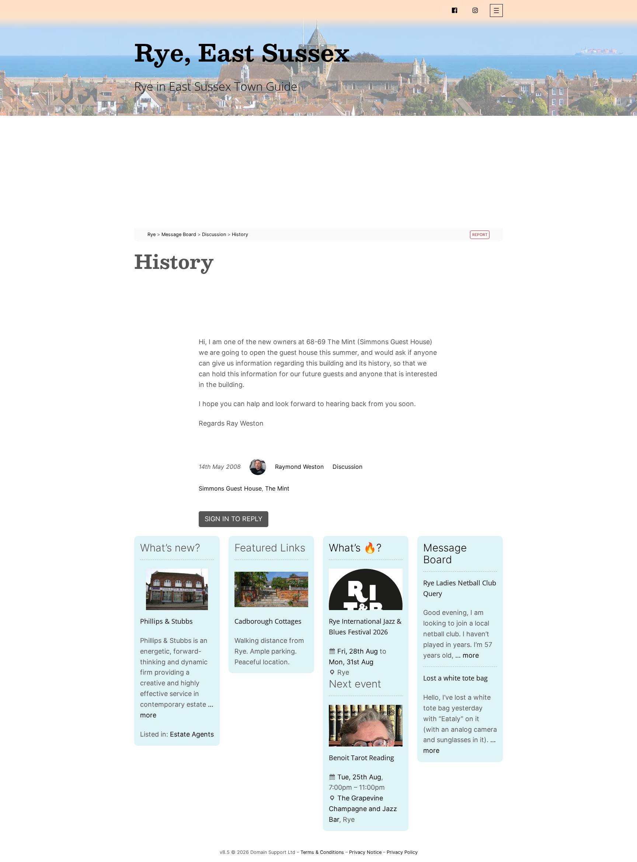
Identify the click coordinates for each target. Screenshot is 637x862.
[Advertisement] (318, 176)
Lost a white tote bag (455, 678)
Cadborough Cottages (268, 621)
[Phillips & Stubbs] (177, 589)
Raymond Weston (299, 466)
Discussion (347, 466)
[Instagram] (475, 10)
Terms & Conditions (322, 852)
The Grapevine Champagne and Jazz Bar (363, 808)
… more (467, 655)
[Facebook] (454, 10)
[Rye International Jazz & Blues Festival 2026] (366, 589)
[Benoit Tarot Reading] (366, 726)
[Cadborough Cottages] (271, 589)
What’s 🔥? (355, 547)
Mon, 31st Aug (351, 662)
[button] (496, 10)
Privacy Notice (365, 852)
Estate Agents (192, 734)
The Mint (277, 488)
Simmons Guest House (230, 488)
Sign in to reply (233, 519)
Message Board (445, 553)
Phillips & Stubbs (166, 621)
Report (480, 234)
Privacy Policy (402, 852)
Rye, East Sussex (241, 52)
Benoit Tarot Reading (361, 757)
